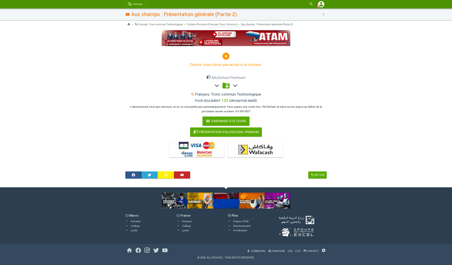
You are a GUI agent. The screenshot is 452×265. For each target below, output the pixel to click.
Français (137, 4)
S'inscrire (278, 251)
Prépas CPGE (241, 221)
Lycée (134, 230)
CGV (298, 251)
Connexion (257, 251)
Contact (312, 251)
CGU (290, 251)
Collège (135, 226)
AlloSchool (215, 257)
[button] (321, 4)
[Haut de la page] (324, 251)
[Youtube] (182, 174)
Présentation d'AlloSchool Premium (228, 132)
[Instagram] (166, 174)
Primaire (135, 221)
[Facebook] (133, 174)
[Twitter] (150, 174)
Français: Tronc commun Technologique (160, 24)
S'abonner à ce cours (228, 121)
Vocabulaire (240, 230)
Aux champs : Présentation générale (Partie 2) (267, 24)
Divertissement (242, 226)
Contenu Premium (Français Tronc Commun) (212, 24)
